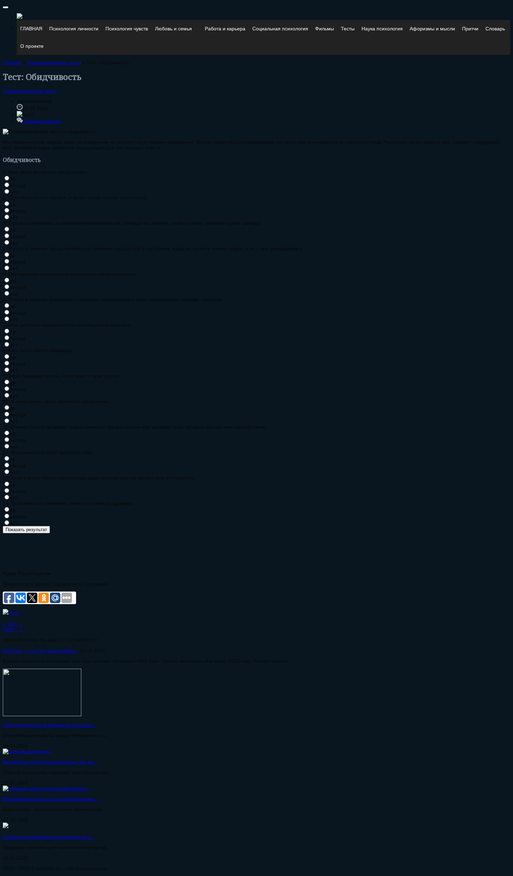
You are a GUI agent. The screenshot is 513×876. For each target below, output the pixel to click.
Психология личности (73, 28)
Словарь (495, 28)
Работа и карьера (225, 28)
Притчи (470, 28)
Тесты (348, 28)
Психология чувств (126, 28)
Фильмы (324, 28)
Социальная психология (280, 28)
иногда (17, 185)
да (13, 178)
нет (14, 192)
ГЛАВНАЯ (31, 28)
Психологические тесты (30, 91)
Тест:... (13, 624)
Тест (13, 613)
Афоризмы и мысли (432, 28)
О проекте (32, 46)
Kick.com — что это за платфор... (41, 650)
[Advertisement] (130, 549)
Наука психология (382, 28)
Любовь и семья (173, 28)
